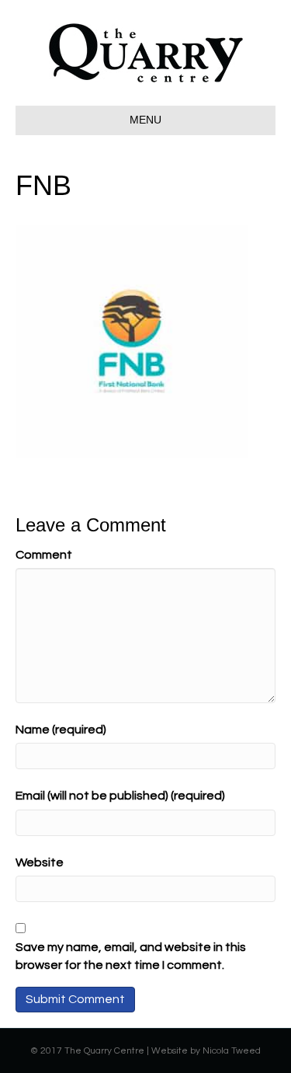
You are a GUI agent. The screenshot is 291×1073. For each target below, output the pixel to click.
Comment (44, 555)
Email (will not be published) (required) (120, 795)
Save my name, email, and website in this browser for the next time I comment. (131, 956)
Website (40, 862)
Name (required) (61, 729)
